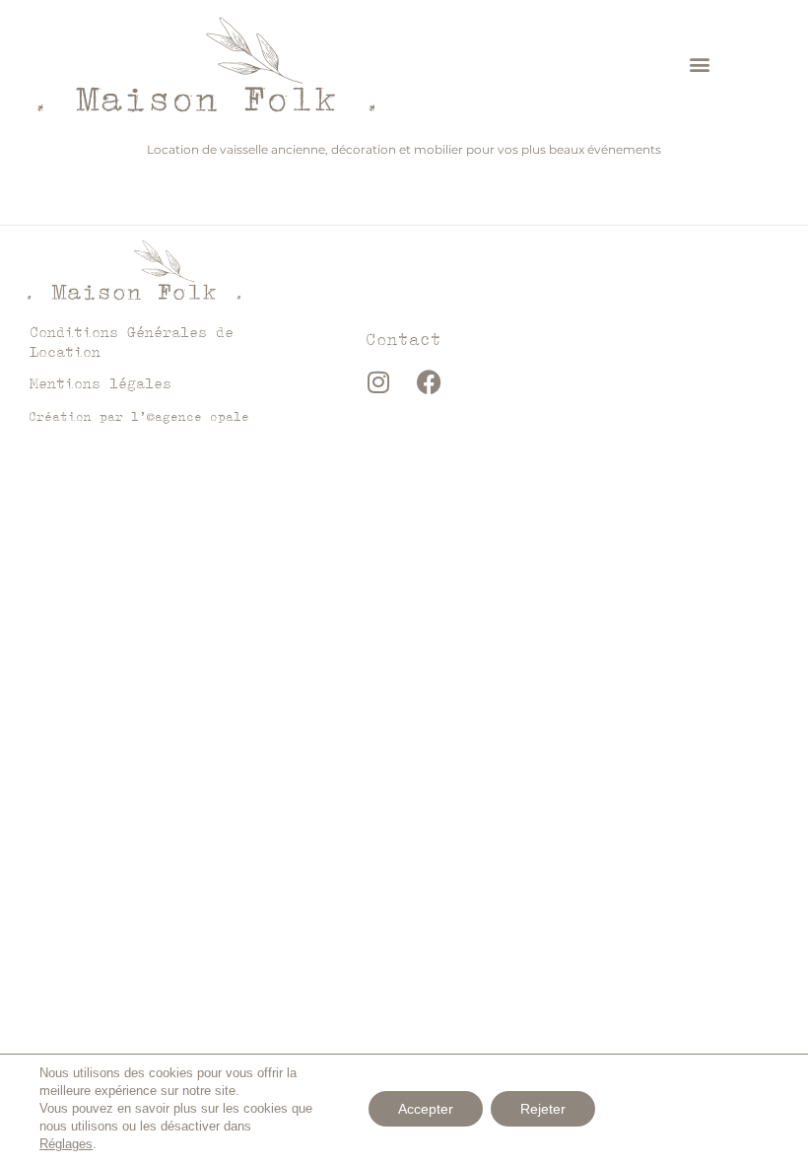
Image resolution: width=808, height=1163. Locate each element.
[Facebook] (428, 381)
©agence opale (198, 416)
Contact (403, 339)
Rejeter (543, 1109)
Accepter (425, 1109)
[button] (700, 63)
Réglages (66, 1143)
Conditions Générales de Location (132, 341)
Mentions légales (100, 383)
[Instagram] (378, 381)
